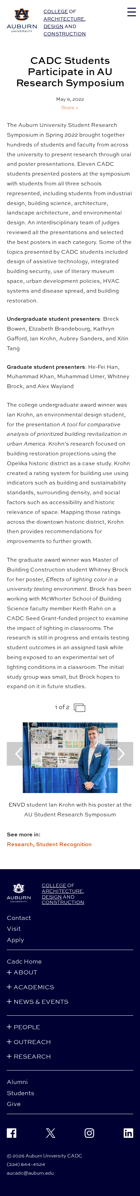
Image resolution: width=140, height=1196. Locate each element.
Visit (14, 928)
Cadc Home (24, 961)
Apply (15, 939)
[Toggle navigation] (131, 12)
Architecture (63, 19)
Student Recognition (64, 844)
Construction (64, 33)
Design (53, 26)
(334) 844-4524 (26, 1164)
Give (14, 1103)
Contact (19, 917)
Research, (21, 844)
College (55, 11)
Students (20, 1092)
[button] (70, 107)
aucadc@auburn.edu (30, 1173)
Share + (70, 108)
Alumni (17, 1081)
